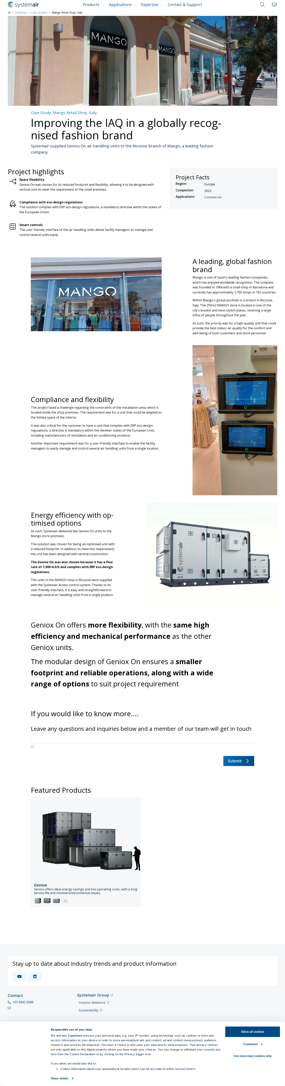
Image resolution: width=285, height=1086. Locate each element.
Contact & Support (185, 4)
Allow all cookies (252, 1031)
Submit (235, 761)
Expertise (149, 4)
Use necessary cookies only (253, 1056)
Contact (15, 995)
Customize (250, 1044)
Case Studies (39, 12)
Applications (120, 4)
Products (91, 4)
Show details (59, 1078)
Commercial (212, 197)
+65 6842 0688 (22, 1002)
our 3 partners (72, 1035)
